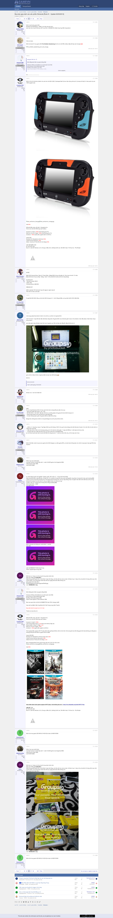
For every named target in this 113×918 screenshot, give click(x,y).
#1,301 (96, 22)
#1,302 (96, 38)
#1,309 (96, 405)
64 (24, 18)
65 (26, 18)
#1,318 (96, 746)
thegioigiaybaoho (22, 888)
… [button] (22, 18)
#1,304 (96, 78)
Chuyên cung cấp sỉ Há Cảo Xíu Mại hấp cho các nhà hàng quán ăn (35, 878)
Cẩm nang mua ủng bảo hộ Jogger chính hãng (30, 887)
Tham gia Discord (26, 6)
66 (28, 18)
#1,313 (96, 473)
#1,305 (96, 269)
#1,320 (96, 855)
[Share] (93, 22)
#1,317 (96, 730)
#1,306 (96, 295)
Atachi (17, 16)
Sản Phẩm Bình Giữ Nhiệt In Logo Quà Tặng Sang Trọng (35, 883)
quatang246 (21, 884)
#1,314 (96, 573)
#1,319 (96, 762)
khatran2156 (22, 879)
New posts (17, 9)
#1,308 (96, 389)
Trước (17, 18)
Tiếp (41, 18)
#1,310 (96, 424)
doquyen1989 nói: (31, 59)
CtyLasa (21, 898)
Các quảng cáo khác (37, 879)
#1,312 (96, 457)
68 (33, 18)
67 (31, 18)
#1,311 (96, 440)
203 (38, 18)
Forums (18, 6)
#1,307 (96, 313)
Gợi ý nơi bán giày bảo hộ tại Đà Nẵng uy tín (30, 892)
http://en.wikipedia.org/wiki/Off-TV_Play (73, 704)
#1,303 (96, 55)
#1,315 (96, 589)
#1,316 (96, 614)
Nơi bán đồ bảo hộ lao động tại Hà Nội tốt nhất (30, 896)
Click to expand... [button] (62, 70)
